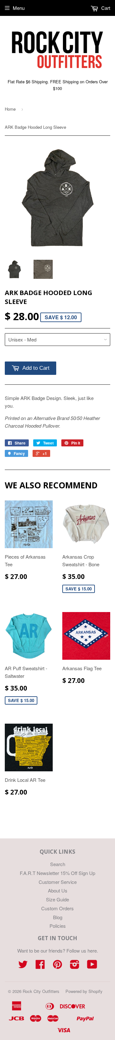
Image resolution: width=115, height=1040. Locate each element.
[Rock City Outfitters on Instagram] (75, 966)
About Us (57, 890)
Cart (105, 7)
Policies (58, 925)
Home (10, 109)
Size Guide (57, 899)
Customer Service (58, 881)
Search (57, 864)
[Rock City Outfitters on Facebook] (40, 966)
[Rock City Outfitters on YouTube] (92, 966)
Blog (57, 917)
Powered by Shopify (84, 991)
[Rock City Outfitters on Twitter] (23, 966)
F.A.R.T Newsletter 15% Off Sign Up (57, 873)
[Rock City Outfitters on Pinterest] (57, 966)
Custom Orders (57, 908)
